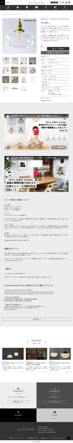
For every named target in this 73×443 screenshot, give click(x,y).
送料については (45, 98)
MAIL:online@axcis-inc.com (45, 428)
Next (34, 36)
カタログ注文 (54, 2)
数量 (41, 46)
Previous (3, 36)
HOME (3, 14)
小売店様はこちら (44, 438)
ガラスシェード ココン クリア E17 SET (13, 14)
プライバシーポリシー (20, 438)
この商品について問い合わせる (55, 52)
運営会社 (11, 438)
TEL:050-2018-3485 (43, 426)
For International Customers (57, 438)
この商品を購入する (36, 319)
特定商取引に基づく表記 (46, 100)
